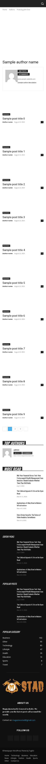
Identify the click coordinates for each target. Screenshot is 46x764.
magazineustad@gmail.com (23, 720)
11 (42, 122)
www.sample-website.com (26, 79)
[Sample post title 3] (23, 204)
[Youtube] (30, 86)
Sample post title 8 (14, 381)
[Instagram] (16, 737)
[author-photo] (11, 79)
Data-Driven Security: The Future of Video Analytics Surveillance (29, 516)
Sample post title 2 (14, 184)
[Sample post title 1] (23, 138)
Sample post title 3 (14, 217)
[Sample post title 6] (23, 302)
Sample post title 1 (14, 151)
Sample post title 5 (14, 282)
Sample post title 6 (14, 315)
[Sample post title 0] (23, 105)
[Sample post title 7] (23, 335)
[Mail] (22, 737)
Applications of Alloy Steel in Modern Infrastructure (29, 504)
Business (6, 114)
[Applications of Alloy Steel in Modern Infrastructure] (9, 506)
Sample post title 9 (14, 414)
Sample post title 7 (14, 348)
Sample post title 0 (14, 118)
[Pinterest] (22, 86)
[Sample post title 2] (23, 171)
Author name (8, 122)
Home (5, 10)
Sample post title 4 (14, 250)
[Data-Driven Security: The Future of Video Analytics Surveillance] (9, 518)
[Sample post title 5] (23, 269)
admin (16, 450)
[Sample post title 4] (23, 236)
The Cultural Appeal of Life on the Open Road (30, 492)
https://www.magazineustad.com (24, 455)
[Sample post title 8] (23, 368)
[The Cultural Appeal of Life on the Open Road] (9, 494)
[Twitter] (19, 86)
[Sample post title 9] (23, 401)
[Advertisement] (23, 35)
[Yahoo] (35, 737)
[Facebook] (26, 86)
